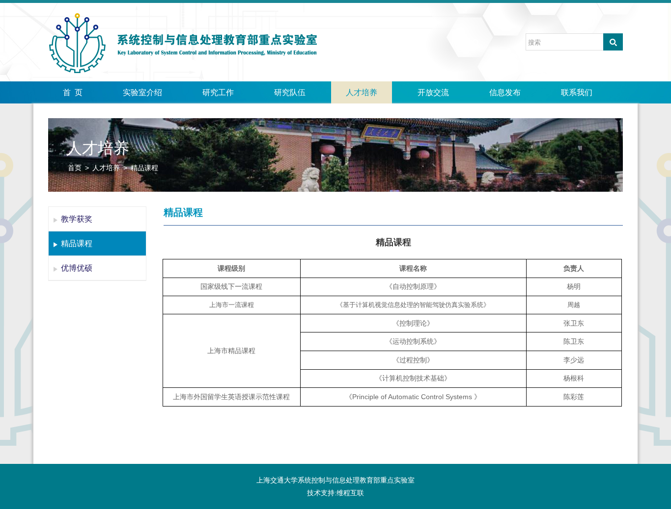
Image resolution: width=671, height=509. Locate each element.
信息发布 (505, 92)
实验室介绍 (142, 92)
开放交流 (433, 92)
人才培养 (361, 92)
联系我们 (576, 92)
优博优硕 (76, 268)
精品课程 (144, 168)
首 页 (73, 92)
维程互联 (350, 493)
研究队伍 (290, 92)
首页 (75, 168)
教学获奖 (76, 219)
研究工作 (218, 92)
